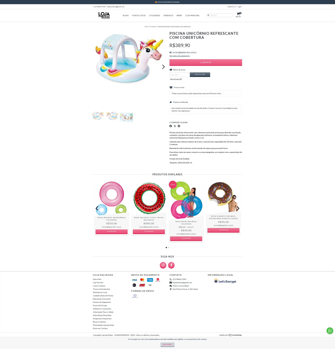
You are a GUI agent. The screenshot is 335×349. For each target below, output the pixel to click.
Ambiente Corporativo (102, 309)
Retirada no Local (100, 292)
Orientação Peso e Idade (103, 312)
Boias (126, 15)
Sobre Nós (97, 279)
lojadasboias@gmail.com (115, 7)
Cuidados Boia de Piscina (103, 295)
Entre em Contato (100, 328)
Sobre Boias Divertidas (102, 315)
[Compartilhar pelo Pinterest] (179, 126)
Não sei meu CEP (176, 79)
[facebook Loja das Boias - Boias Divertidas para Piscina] (171, 265)
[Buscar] (208, 15)
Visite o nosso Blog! (181, 286)
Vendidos (168, 15)
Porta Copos (139, 15)
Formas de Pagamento (102, 302)
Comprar (111, 231)
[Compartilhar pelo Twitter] (175, 126)
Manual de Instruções (102, 299)
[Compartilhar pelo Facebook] (170, 126)
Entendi (167, 344)
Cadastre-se (231, 7)
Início (146, 27)
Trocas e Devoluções (101, 289)
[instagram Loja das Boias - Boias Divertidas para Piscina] (163, 265)
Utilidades (154, 15)
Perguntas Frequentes (102, 318)
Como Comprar (99, 286)
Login (239, 7)
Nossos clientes (99, 322)
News (179, 15)
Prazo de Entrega (100, 305)
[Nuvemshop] (230, 336)
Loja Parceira (192, 15)
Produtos (153, 27)
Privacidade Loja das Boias (103, 325)
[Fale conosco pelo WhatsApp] (329, 330)
